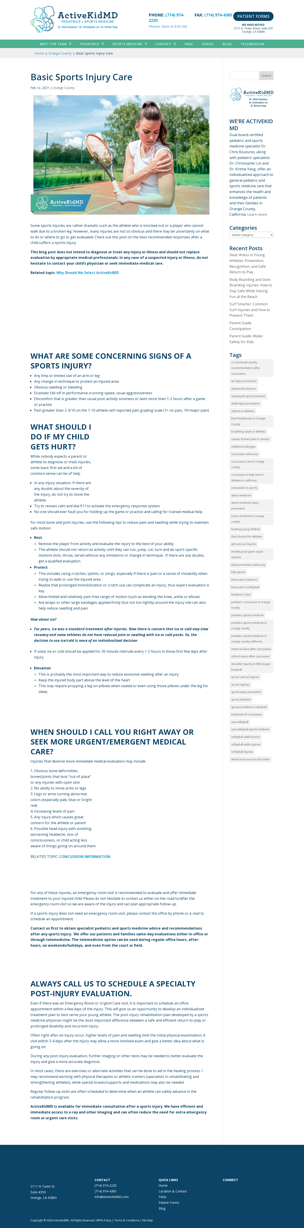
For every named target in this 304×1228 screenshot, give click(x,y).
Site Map (147, 1220)
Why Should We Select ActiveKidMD (87, 272)
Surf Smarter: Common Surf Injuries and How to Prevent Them (249, 310)
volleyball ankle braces (245, 737)
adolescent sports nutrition (248, 396)
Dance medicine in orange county (247, 519)
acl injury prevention (244, 381)
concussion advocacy (244, 454)
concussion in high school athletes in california (247, 477)
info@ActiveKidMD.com (112, 1197)
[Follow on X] (244, 1188)
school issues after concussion (250, 656)
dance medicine (241, 495)
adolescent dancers (243, 389)
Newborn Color (241, 594)
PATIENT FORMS (253, 16)
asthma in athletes (242, 411)
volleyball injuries (242, 752)
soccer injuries (240, 684)
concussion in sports (244, 488)
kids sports (238, 572)
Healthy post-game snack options (247, 554)
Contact (163, 44)
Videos (208, 44)
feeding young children (245, 529)
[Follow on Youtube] (261, 1188)
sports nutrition (241, 699)
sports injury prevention (246, 692)
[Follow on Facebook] (226, 1188)
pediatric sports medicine (247, 615)
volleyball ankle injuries (245, 744)
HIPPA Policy (103, 1220)
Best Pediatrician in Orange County (248, 421)
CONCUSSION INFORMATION (84, 856)
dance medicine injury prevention (245, 505)
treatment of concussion (246, 714)
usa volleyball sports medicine (250, 729)
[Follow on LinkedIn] (253, 1188)
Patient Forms (169, 1202)
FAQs (188, 44)
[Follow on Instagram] (235, 1188)
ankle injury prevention (245, 403)
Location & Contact (173, 1191)
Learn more (257, 214)
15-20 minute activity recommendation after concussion (245, 368)
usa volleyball (239, 722)
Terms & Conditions (126, 1220)
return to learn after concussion (251, 649)
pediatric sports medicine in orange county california (249, 639)
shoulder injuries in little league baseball (250, 667)
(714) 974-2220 (105, 1185)
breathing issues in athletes (248, 431)
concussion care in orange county (247, 464)
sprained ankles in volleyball (249, 707)
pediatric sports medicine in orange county (249, 625)
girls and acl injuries (243, 544)
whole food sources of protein (250, 759)
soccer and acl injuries (245, 677)
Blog (227, 44)
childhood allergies (243, 447)
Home (163, 1185)
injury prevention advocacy (248, 565)
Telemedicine (253, 44)
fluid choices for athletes (246, 536)
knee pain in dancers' (244, 580)
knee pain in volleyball (245, 587)
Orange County (64, 88)
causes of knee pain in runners (250, 439)
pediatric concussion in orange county (250, 605)
